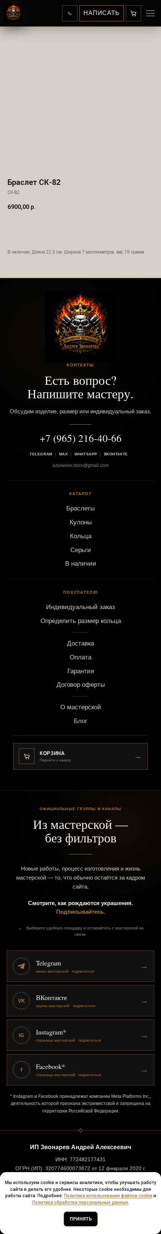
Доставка (80, 643)
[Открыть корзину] (133, 13)
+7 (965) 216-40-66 (81, 438)
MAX (63, 454)
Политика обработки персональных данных (80, 1202)
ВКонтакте (116, 454)
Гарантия (80, 671)
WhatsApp (86, 454)
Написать (101, 13)
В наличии (80, 563)
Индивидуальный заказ (80, 607)
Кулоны (81, 522)
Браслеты (80, 508)
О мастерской (80, 707)
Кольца (80, 536)
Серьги (80, 550)
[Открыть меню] (150, 13)
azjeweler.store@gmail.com (80, 465)
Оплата (80, 657)
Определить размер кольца (80, 621)
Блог (80, 721)
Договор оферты (81, 684)
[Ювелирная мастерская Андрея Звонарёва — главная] (13, 13)
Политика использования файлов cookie (108, 1195)
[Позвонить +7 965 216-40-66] (70, 13)
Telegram (41, 454)
